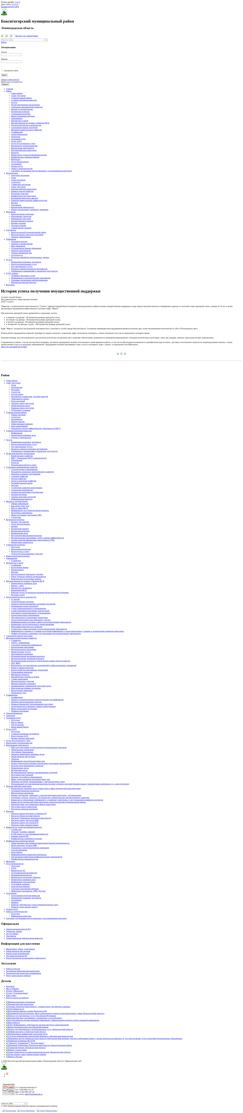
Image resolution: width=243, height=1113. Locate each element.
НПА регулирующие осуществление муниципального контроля (38, 747)
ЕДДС (14, 868)
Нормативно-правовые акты (23, 435)
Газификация (17, 132)
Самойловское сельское (21, 228)
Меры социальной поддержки (24, 709)
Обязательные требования (22, 750)
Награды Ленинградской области (25, 816)
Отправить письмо (19, 241)
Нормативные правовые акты (24, 583)
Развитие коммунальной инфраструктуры (29, 200)
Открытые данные (14, 931)
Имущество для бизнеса (21, 588)
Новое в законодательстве (22, 668)
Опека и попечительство (22, 168)
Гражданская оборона (20, 886)
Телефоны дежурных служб (23, 276)
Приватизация (17, 570)
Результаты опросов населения (24, 809)
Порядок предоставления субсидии (26, 702)
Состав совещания (19, 850)
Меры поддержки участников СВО (26, 515)
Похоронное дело (18, 693)
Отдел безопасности (20, 162)
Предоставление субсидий (22, 681)
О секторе (15, 599)
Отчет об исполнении (20, 524)
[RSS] (7, 1074)
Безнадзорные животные (22, 690)
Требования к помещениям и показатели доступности (34, 271)
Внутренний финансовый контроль (26, 535)
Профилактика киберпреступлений (26, 839)
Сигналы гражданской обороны (25, 889)
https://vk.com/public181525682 (14, 347)
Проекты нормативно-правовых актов (27, 754)
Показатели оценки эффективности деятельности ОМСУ (35, 428)
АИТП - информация (20, 643)
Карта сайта (11, 995)
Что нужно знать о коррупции (24, 807)
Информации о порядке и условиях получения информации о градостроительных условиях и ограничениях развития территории (67, 631)
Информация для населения (23, 882)
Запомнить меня (11, 70)
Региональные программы (22, 647)
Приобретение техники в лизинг (25, 677)
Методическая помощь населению (26, 688)
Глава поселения (18, 180)
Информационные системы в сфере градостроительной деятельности (41, 622)
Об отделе (15, 547)
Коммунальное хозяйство (22, 456)
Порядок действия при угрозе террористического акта (34, 905)
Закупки (14, 485)
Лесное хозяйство (18, 479)
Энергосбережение (19, 134)
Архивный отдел (18, 139)
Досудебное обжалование (22, 752)
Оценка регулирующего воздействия (27, 492)
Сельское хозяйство (19, 476)
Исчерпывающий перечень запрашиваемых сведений (34, 772)
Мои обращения (18, 246)
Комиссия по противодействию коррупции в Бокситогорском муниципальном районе (48, 802)
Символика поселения (21, 184)
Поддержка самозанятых (21, 513)
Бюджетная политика (20, 112)
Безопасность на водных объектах (25, 877)
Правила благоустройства (22, 191)
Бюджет (14, 203)
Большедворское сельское (22, 221)
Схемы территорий (19, 679)
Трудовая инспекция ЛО (16, 956)
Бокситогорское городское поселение (27, 235)
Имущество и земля (19, 121)
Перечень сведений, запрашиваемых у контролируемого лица (38, 782)
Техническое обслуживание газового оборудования (33, 706)
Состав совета (17, 394)
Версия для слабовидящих (27, 36)
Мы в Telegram (12, 989)
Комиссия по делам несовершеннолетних (29, 155)
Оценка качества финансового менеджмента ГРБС (33, 540)
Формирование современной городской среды (31, 686)
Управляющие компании (22, 672)
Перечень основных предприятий (25, 474)
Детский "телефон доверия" (23, 832)
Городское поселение (20, 175)
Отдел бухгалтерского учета (23, 143)
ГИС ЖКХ (15, 663)
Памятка (14, 902)
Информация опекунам (21, 916)
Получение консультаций (22, 775)
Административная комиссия (24, 100)
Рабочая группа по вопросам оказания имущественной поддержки (40, 592)
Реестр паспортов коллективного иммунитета (26, 958)
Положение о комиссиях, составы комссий (29, 396)
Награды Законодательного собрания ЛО (29, 813)
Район (8, 91)
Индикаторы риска (19, 770)
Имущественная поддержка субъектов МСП (30, 123)
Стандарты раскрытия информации (26, 645)
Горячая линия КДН (19, 836)
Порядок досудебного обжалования (26, 777)
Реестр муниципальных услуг (24, 264)
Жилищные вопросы (20, 674)
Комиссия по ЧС (18, 870)
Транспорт (15, 137)
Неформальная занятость (22, 499)
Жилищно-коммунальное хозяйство (26, 130)
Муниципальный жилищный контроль (28, 656)
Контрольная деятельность (22, 148)
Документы (16, 205)
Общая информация (19, 504)
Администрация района (21, 98)
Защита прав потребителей (17, 953)
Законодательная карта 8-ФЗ (18, 929)
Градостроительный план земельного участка (30, 620)
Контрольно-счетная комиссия (24, 146)
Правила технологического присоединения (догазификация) (37, 700)
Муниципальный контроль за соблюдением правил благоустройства (40, 661)
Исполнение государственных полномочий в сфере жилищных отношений (43, 665)
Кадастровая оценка (19, 567)
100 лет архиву (17, 725)
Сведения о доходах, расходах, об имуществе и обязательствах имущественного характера (50, 798)
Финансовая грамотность (22, 542)
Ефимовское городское (21, 219)
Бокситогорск (12, 173)
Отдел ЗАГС (16, 141)
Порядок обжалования (21, 237)
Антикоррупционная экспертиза (25, 791)
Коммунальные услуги (21, 652)
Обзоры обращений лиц (21, 253)
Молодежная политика (21, 549)
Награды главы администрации (24, 825)
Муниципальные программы (23, 649)
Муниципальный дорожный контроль (27, 659)
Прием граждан (18, 422)
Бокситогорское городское (22, 214)
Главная (9, 89)
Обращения (11, 239)
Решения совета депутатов (22, 408)
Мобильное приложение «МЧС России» (28, 891)
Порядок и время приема (22, 244)
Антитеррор (16, 164)
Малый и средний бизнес (22, 109)
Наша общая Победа (20, 727)
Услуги (14, 102)
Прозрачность (17, 255)
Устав (13, 178)
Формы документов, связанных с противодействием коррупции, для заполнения (46, 795)
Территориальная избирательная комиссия (24, 938)
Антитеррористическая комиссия (25, 896)
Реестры (14, 572)
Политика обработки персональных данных (30, 257)
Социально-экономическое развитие (27, 107)
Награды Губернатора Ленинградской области (31, 818)
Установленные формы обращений (26, 248)
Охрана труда (17, 166)
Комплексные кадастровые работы (26, 579)
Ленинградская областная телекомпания (23, 973)
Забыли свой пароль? (10, 79)
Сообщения (16, 565)
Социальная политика (20, 114)
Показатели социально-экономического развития (32, 472)
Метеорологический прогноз (23, 282)
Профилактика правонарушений (25, 157)
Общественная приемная (22, 424)
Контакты (10, 285)
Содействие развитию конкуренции (26, 488)
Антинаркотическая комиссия (24, 873)
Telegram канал (10, 1111)
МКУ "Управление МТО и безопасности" (29, 458)
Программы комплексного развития (26, 627)
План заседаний (18, 401)
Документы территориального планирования (30, 613)
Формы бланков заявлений (22, 738)
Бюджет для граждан (20, 522)
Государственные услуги (22, 266)
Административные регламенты (25, 734)
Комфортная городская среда (23, 196)
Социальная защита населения (24, 127)
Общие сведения (18, 415)
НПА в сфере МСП (19, 508)
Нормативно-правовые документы (26, 262)
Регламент (15, 390)
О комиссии (16, 829)
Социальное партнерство (22, 490)
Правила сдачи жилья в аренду (24, 907)
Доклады (15, 759)
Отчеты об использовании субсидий (27, 554)
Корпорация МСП (19, 590)
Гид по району (12, 934)
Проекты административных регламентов (29, 269)
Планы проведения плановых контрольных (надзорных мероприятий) (41, 763)
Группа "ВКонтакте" (15, 991)
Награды (15, 153)
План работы (16, 852)
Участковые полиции (20, 884)
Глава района (17, 93)
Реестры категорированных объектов (27, 766)
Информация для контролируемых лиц (28, 761)
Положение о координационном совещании (30, 848)
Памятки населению (20, 711)
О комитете (16, 561)
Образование (16, 118)
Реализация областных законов (24, 198)
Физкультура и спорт (20, 551)
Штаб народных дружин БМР (24, 845)
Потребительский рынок (22, 483)
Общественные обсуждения (23, 757)
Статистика (16, 517)
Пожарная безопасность (21, 875)
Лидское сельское (18, 225)
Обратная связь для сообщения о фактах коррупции (33, 804)
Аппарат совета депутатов (22, 403)
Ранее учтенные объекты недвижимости (28, 576)
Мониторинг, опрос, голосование (20, 949)
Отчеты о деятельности (21, 437)
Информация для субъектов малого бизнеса (30, 510)
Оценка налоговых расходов (23, 497)
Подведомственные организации (25, 105)
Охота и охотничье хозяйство (23, 481)
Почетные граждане (19, 194)
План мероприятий (19, 426)
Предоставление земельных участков (27, 574)
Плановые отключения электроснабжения (29, 280)
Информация (16, 433)
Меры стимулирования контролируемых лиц (30, 779)
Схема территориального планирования (28, 608)
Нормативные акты (19, 533)
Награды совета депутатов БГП (24, 823)
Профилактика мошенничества (24, 859)
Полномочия (16, 387)
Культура (15, 463)
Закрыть (5, 84)
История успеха (18, 595)
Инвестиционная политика (23, 116)
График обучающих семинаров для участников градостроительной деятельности (46, 633)
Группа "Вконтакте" (27, 1111)
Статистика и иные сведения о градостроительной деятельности (39, 629)
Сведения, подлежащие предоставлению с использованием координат (41, 171)
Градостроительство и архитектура (26, 125)
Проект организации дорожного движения (29, 209)
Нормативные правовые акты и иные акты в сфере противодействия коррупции (46, 788)
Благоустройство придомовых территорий (29, 670)
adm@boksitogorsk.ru (33, 1094)
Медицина (15, 159)
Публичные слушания (20, 410)
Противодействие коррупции (24, 150)
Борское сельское (18, 223)
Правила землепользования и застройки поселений (33, 604)
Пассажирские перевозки (22, 654)
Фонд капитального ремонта (18, 976)
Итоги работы (17, 722)
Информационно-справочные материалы (29, 854)
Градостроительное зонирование (25, 615)
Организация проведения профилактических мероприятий (36, 857)
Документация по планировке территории (29, 618)
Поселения (10, 212)
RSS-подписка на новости (17, 998)
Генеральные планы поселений (24, 606)
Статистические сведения (22, 602)
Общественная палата (20, 406)
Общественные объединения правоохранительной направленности (40, 843)
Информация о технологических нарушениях (30, 278)
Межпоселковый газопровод (23, 684)
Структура (15, 182)
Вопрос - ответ (17, 586)
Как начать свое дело (20, 506)
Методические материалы (22, 793)
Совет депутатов (18, 96)
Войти (4, 42)
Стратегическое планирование (24, 469)
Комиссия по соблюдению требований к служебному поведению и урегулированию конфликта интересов (57, 800)
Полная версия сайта (10, 7)
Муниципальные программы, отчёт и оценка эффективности (37, 538)
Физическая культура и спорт (23, 465)
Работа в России (13, 969)
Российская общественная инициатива (23, 971)
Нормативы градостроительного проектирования (32, 624)
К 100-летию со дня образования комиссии (29, 834)
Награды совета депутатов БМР (25, 820)
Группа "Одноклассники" (17, 993)
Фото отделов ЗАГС (20, 736)
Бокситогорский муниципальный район (28, 232)
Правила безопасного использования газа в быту (32, 704)
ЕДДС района (12, 273)
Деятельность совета (20, 399)
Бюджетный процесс (20, 529)
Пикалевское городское (21, 216)
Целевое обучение (19, 494)
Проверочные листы (20, 768)
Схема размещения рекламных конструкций (30, 611)
